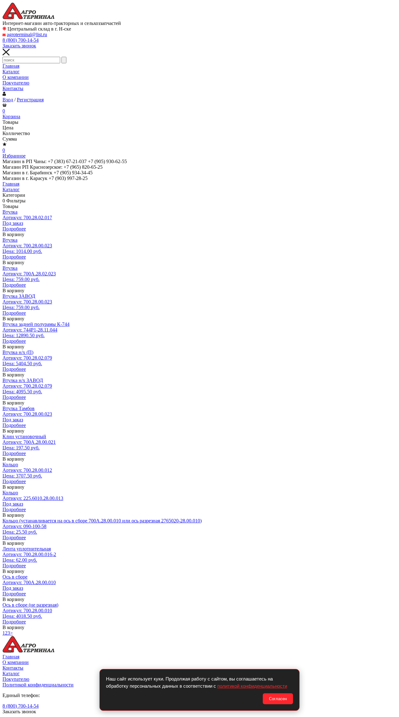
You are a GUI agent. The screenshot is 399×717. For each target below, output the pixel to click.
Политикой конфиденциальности (38, 684)
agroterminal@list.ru (27, 34)
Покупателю (15, 82)
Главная (10, 66)
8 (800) (20, 40)
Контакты (12, 88)
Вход (7, 99)
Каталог (11, 71)
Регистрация (30, 99)
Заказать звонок (19, 45)
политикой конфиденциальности (252, 686)
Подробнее (14, 228)
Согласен (278, 698)
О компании (15, 77)
